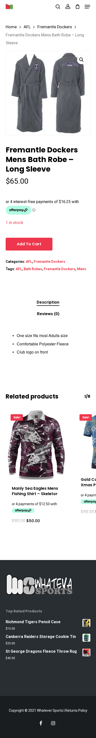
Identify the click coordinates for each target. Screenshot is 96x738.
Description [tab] (48, 302)
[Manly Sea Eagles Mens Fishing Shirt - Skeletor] (36, 444)
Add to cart (29, 244)
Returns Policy (76, 710)
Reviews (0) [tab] (48, 313)
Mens (81, 269)
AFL (27, 27)
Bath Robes (33, 269)
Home (11, 27)
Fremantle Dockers (54, 27)
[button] (87, 6)
